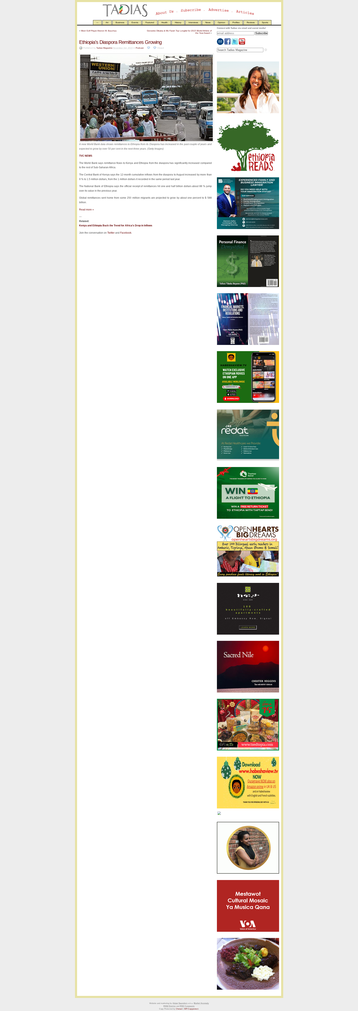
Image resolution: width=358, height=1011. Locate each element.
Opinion (221, 22)
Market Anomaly (201, 1003)
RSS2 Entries (169, 1006)
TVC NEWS (85, 155)
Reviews (251, 22)
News (207, 22)
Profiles (235, 22)
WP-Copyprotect (191, 1009)
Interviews (193, 22)
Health (164, 22)
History (178, 22)
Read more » (86, 209)
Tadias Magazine (104, 48)
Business (120, 22)
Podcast (140, 48)
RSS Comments (187, 1006)
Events (135, 22)
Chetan (179, 1009)
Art (107, 22)
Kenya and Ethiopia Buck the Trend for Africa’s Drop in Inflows (115, 225)
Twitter (111, 232)
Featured (149, 22)
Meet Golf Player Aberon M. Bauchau (99, 31)
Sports (265, 22)
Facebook (125, 232)
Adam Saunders (180, 1003)
